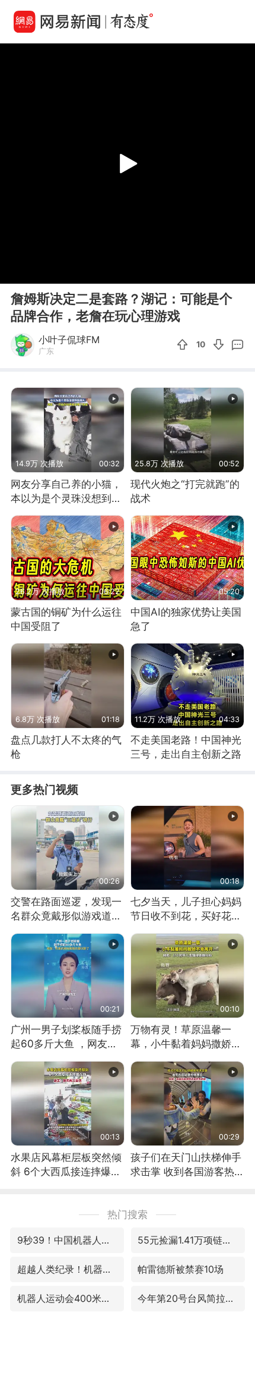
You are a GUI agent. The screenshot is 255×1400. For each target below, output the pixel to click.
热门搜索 (127, 1214)
